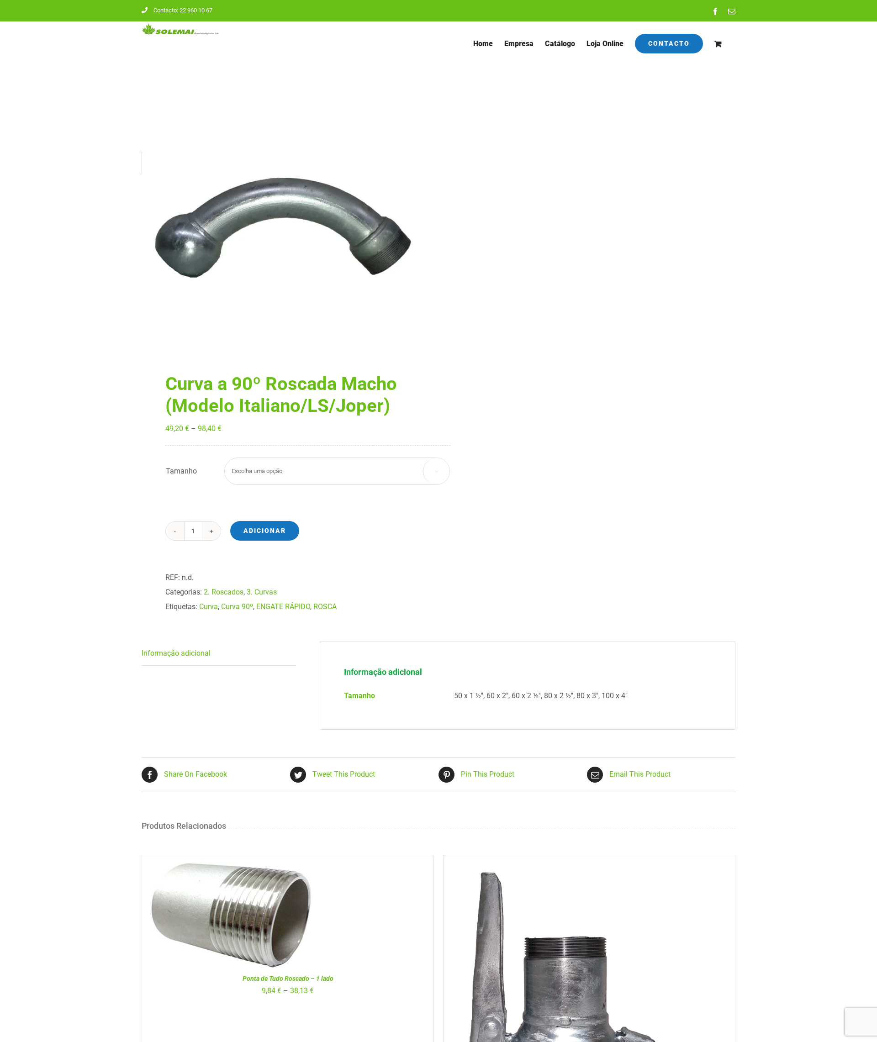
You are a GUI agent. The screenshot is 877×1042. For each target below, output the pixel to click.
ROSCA (325, 606)
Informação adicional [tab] (176, 653)
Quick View (256, 916)
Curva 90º (237, 606)
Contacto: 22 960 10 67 (182, 10)
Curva (208, 606)
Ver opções (205, 916)
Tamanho (181, 471)
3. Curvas (262, 592)
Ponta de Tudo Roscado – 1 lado (288, 978)
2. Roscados (223, 592)
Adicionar (264, 530)
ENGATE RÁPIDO (283, 606)
